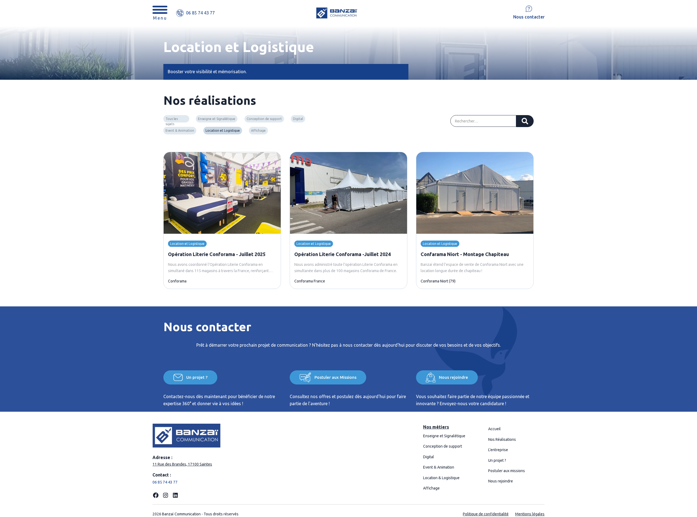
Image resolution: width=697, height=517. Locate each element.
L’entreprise (498, 450)
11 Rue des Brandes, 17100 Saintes (182, 464)
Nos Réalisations (502, 439)
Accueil (494, 429)
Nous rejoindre (500, 481)
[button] (159, 13)
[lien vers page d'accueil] (364, 12)
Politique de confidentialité (486, 514)
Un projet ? (497, 460)
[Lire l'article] (222, 193)
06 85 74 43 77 (165, 482)
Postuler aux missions (506, 471)
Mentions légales (530, 514)
